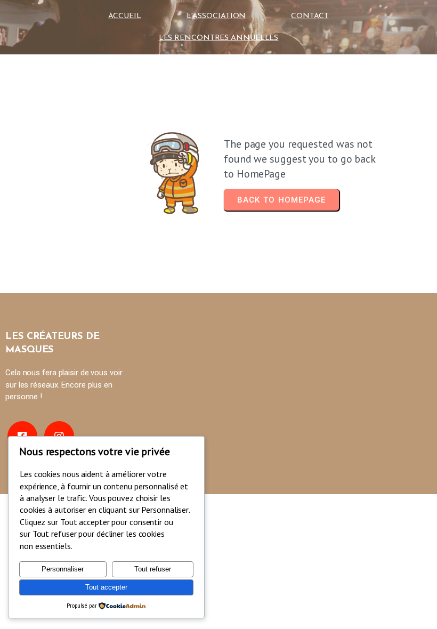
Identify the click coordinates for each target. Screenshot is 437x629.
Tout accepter (106, 587)
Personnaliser (63, 569)
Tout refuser (152, 569)
